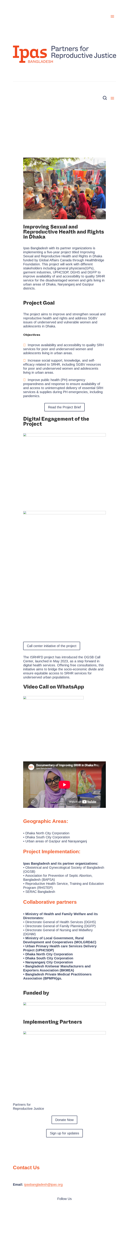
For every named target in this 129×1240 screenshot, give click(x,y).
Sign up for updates (64, 1133)
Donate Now (64, 67)
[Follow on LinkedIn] (64, 1208)
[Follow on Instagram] (71, 1208)
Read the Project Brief (64, 407)
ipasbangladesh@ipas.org (43, 1184)
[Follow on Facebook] (57, 1208)
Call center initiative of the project (51, 646)
